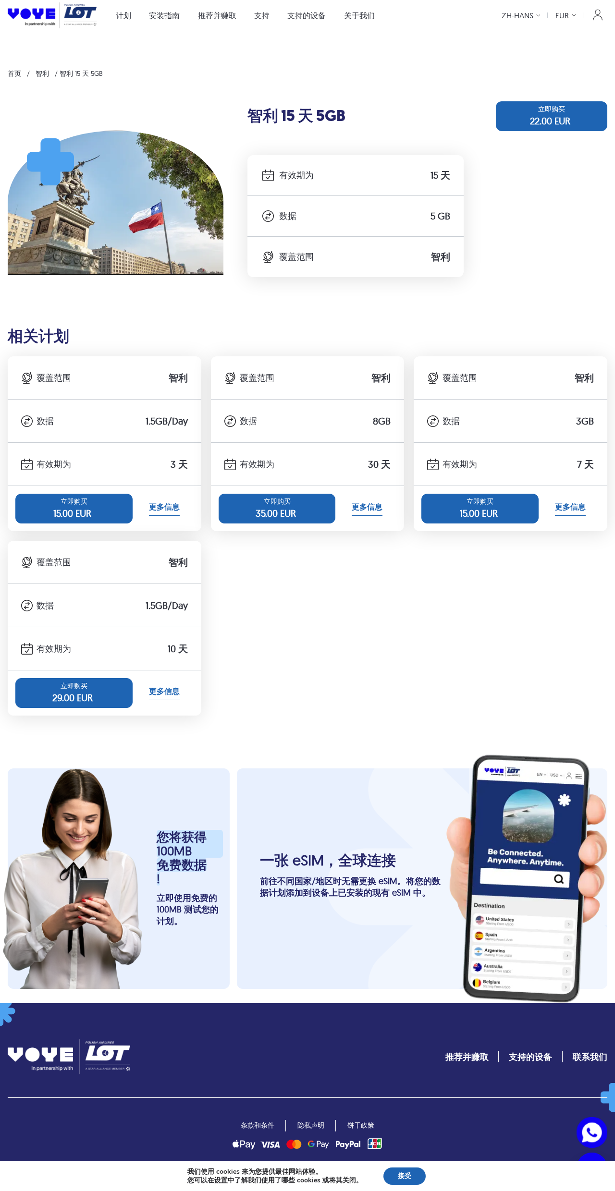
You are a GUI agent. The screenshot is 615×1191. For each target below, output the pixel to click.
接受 (404, 1175)
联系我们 (590, 1056)
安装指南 (164, 15)
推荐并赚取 (217, 15)
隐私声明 (310, 1125)
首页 (14, 73)
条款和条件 (257, 1125)
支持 (262, 15)
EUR (562, 15)
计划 (123, 15)
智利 (42, 73)
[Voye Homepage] (52, 15)
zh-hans (517, 15)
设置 (221, 1180)
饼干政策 (360, 1125)
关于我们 (359, 15)
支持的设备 (306, 15)
